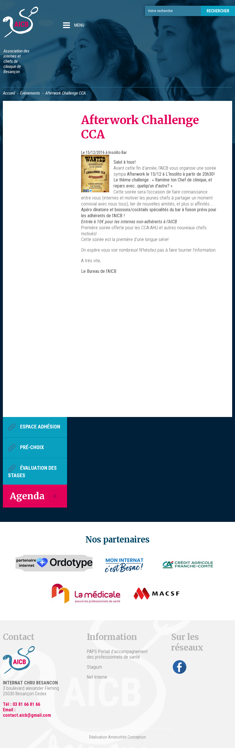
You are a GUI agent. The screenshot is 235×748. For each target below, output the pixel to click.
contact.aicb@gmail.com (27, 715)
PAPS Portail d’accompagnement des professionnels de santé (117, 654)
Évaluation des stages (32, 472)
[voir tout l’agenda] (54, 496)
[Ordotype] (54, 565)
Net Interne (97, 677)
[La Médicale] (86, 593)
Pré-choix (32, 448)
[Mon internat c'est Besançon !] (124, 565)
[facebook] (180, 667)
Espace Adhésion (40, 427)
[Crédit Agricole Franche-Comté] (188, 565)
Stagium (94, 667)
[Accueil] (20, 23)
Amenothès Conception (127, 737)
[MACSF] (156, 593)
